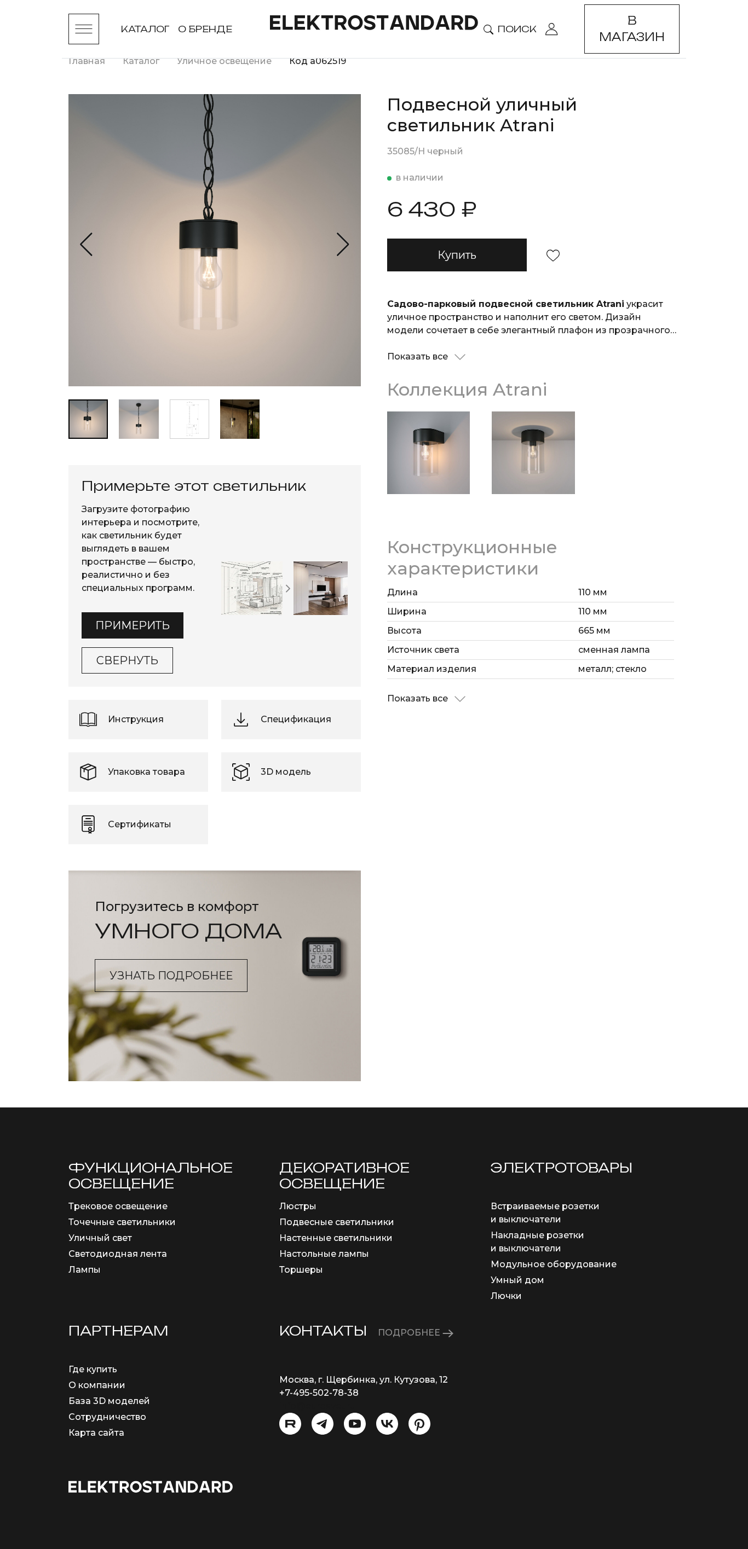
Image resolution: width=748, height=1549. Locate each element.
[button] (86, 244)
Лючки (506, 1296)
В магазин (632, 29)
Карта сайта (96, 1433)
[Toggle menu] (83, 29)
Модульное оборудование (554, 1264)
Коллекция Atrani (467, 389)
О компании (96, 1385)
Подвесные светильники (336, 1222)
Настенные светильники (336, 1238)
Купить (457, 255)
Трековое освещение (118, 1206)
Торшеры (301, 1269)
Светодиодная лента (117, 1254)
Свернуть (127, 660)
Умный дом (517, 1280)
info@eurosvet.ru (317, 1406)
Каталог (145, 29)
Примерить (132, 625)
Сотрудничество (107, 1417)
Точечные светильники (122, 1222)
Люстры (298, 1206)
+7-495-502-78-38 (319, 1393)
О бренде (205, 29)
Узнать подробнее (171, 975)
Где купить (92, 1369)
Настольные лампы (324, 1254)
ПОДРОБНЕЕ (410, 1332)
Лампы (84, 1269)
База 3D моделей (109, 1401)
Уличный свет (100, 1238)
